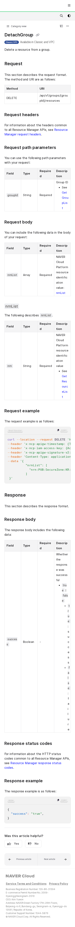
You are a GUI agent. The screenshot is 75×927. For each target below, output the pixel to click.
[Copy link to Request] (30, 64)
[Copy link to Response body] (41, 520)
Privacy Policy (58, 883)
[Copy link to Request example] (47, 411)
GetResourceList (65, 387)
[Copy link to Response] (32, 495)
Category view (18, 26)
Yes (16, 843)
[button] (21, 859)
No (36, 843)
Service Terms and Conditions (26, 883)
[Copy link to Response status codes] (59, 744)
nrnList (61, 293)
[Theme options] (69, 16)
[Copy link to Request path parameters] (63, 148)
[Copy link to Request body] (39, 222)
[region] (37, 455)
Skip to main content (17, 5)
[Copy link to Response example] (49, 781)
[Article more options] (68, 26)
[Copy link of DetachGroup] (38, 35)
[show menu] (69, 6)
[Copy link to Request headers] (46, 115)
